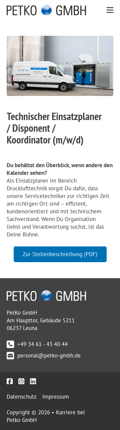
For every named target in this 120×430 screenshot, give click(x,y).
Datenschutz (22, 396)
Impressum (55, 396)
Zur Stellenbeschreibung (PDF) (60, 254)
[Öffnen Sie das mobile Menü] (110, 10)
